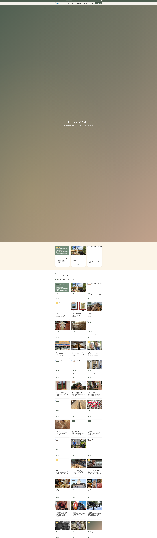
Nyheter (69, 279)
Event (60, 279)
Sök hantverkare (69, 0)
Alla (56, 279)
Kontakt (92, 3)
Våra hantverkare (78, 3)
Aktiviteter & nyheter (86, 3)
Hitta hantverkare (98, 3)
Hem (68, 3)
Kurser (64, 279)
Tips (73, 279)
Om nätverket (73, 3)
